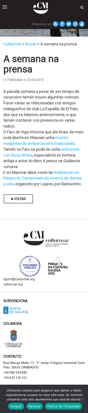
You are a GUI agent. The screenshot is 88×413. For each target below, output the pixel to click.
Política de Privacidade (63, 406)
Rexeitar (35, 406)
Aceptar (16, 406)
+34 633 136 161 (15, 377)
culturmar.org (13, 284)
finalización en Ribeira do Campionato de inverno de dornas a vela (42, 178)
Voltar (20, 199)
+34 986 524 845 (15, 372)
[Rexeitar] (82, 399)
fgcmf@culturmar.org (19, 279)
